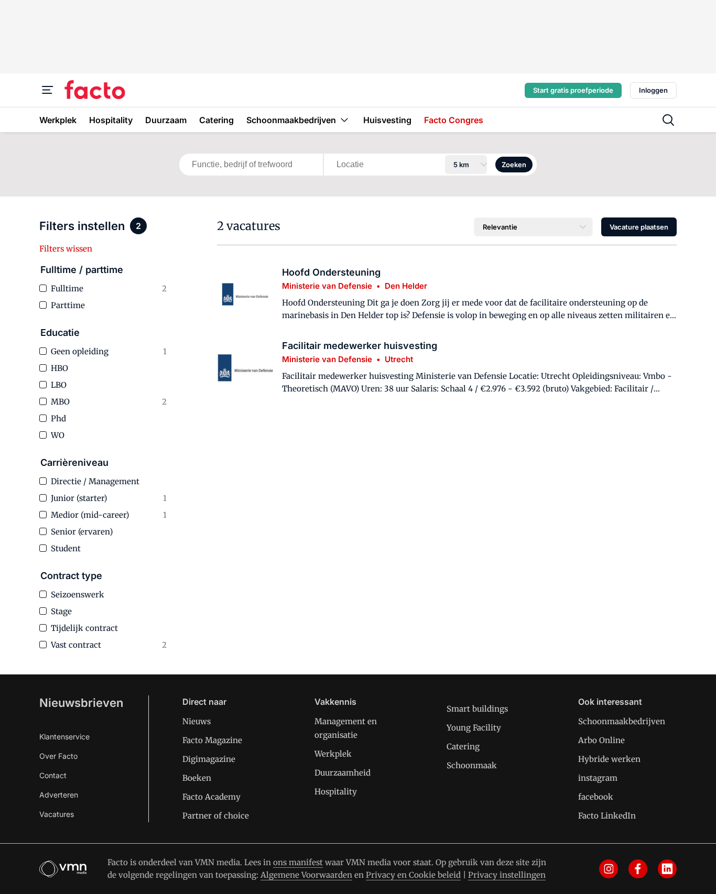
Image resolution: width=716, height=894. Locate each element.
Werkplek (333, 754)
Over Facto (58, 755)
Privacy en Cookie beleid (413, 875)
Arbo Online (601, 740)
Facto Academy (211, 797)
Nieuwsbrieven (81, 703)
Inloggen (653, 90)
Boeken (196, 778)
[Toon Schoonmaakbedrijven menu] (344, 119)
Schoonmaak (472, 765)
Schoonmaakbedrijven (621, 721)
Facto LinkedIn (607, 816)
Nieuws (196, 721)
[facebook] (637, 868)
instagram (597, 778)
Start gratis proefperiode (573, 90)
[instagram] (608, 868)
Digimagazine (208, 759)
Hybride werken (609, 759)
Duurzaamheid (342, 773)
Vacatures (56, 814)
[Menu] (47, 90)
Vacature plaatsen (639, 227)
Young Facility (474, 728)
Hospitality (335, 792)
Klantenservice (64, 736)
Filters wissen (65, 249)
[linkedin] (667, 868)
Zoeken (514, 164)
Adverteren (58, 794)
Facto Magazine (212, 740)
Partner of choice (215, 816)
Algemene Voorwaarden (306, 875)
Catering (463, 746)
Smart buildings (477, 709)
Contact (53, 775)
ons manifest (298, 862)
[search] (668, 120)
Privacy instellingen (507, 875)
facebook (595, 797)
